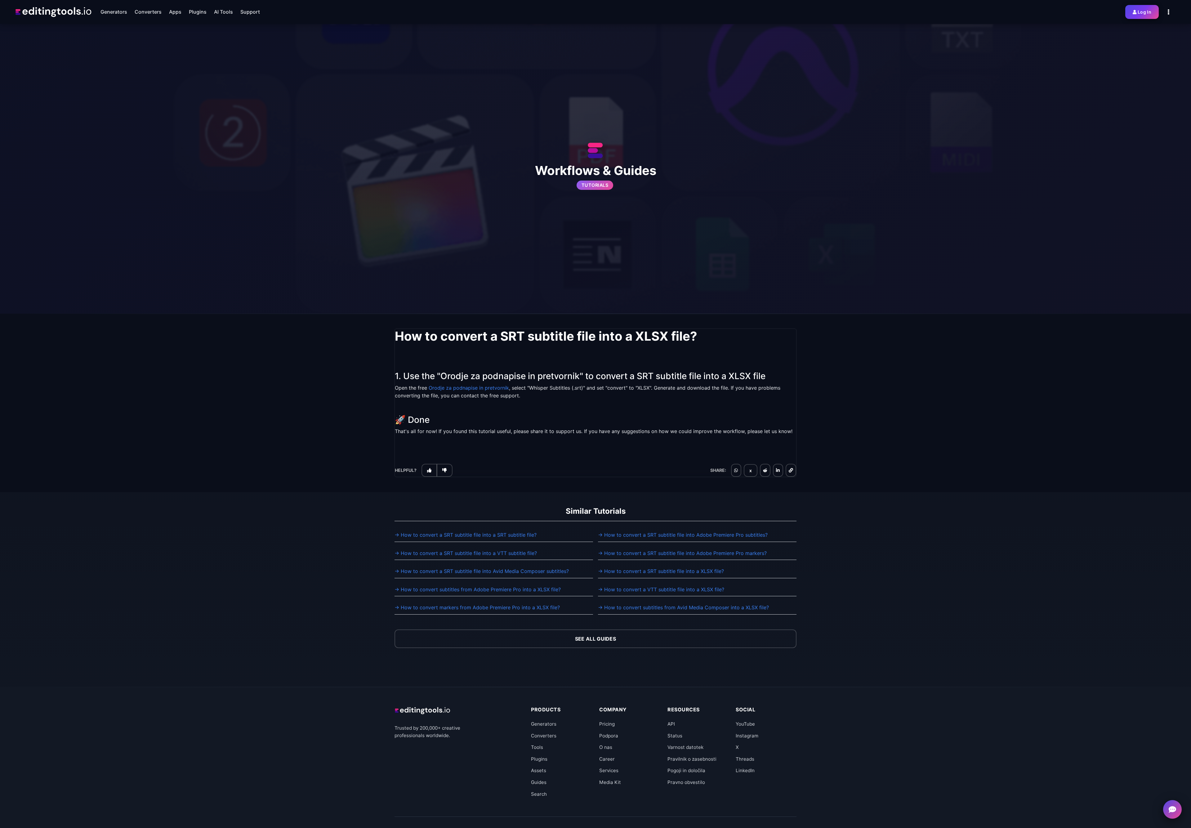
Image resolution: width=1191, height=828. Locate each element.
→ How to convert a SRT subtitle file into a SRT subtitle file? (466, 535)
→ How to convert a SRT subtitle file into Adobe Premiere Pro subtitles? (683, 535)
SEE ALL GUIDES (595, 639)
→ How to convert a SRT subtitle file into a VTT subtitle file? (466, 553)
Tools (537, 747)
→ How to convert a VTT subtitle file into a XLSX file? (661, 589)
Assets (538, 770)
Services (608, 770)
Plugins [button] (198, 12)
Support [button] (250, 12)
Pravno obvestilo (686, 782)
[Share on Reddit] (765, 470)
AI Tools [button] (223, 12)
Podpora (608, 736)
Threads (745, 759)
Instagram (747, 736)
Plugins (539, 759)
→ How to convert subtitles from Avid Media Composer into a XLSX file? (683, 607)
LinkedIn (745, 770)
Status (674, 736)
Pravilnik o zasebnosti (691, 759)
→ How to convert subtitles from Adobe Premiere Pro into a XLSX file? (478, 589)
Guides (538, 782)
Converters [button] (148, 12)
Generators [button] (113, 12)
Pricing (607, 724)
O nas (605, 747)
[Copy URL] (791, 470)
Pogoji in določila (686, 770)
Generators (543, 724)
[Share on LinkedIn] (778, 470)
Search (539, 794)
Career (607, 759)
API (671, 724)
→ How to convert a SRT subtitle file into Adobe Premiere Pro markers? (682, 553)
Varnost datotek (685, 747)
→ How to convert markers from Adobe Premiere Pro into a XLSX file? (477, 607)
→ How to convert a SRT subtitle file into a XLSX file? (661, 571)
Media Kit (610, 782)
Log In (1144, 12)
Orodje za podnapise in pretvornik (469, 388)
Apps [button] (175, 12)
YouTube (745, 724)
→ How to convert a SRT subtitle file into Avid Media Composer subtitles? (482, 571)
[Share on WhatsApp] (736, 470)
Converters (543, 736)
